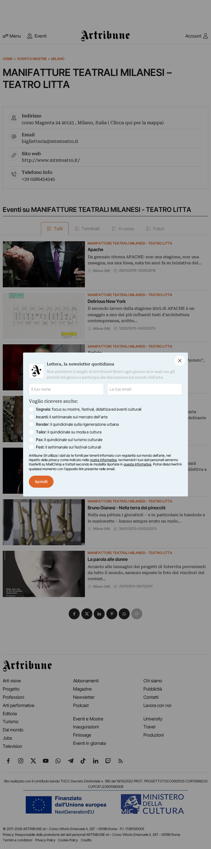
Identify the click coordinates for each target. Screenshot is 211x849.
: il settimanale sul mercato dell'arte (72, 416)
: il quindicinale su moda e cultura (68, 432)
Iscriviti (41, 481)
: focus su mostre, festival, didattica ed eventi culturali (88, 409)
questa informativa (137, 464)
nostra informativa (103, 460)
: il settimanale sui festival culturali (68, 447)
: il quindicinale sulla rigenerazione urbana (77, 424)
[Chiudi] (180, 361)
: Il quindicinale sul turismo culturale (69, 439)
